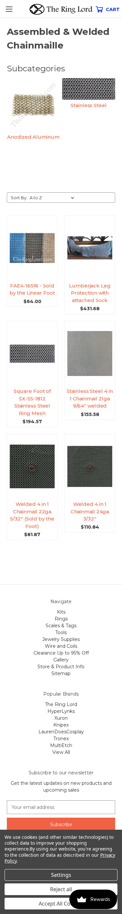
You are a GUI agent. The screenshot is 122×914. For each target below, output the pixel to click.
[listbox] (53, 197)
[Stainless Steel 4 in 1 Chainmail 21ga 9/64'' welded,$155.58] (89, 353)
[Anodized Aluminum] (33, 104)
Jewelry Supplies (61, 639)
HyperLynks (61, 711)
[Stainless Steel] (88, 88)
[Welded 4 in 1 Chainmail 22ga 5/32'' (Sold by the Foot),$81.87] (32, 466)
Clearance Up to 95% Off (61, 653)
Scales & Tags (61, 626)
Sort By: (19, 197)
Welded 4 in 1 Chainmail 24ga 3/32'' (90, 511)
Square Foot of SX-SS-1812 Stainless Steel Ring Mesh (32, 402)
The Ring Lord (61, 704)
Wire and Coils (61, 646)
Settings (61, 875)
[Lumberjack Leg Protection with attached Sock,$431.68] (89, 248)
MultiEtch (61, 745)
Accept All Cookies (61, 903)
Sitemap (61, 673)
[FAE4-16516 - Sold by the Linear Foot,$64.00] (32, 248)
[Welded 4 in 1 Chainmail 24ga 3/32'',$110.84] (89, 466)
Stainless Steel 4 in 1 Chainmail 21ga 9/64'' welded (90, 398)
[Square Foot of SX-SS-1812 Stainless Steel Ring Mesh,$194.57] (32, 353)
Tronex (61, 738)
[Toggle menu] (9, 9)
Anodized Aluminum (33, 137)
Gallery (61, 660)
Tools (61, 632)
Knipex (61, 725)
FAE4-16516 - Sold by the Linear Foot (32, 289)
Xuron (61, 718)
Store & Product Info (61, 667)
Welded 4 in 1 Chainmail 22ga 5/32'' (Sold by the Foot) (32, 515)
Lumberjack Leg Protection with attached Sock (90, 293)
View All (61, 752)
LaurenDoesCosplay (61, 732)
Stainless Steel (89, 105)
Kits (61, 612)
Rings (61, 619)
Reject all (61, 889)
